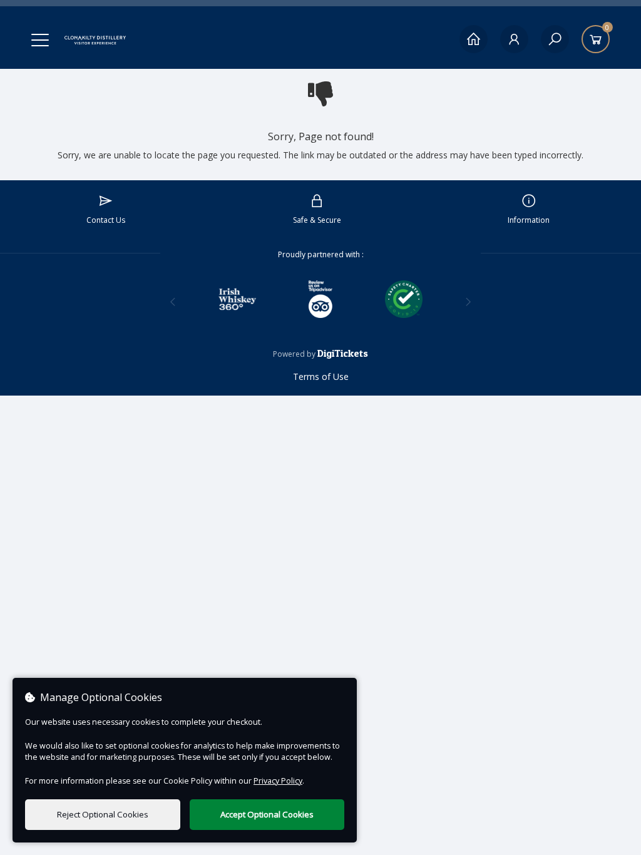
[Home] (473, 39)
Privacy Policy (278, 781)
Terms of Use (321, 376)
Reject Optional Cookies (102, 814)
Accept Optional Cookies (267, 814)
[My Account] (514, 39)
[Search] (555, 39)
